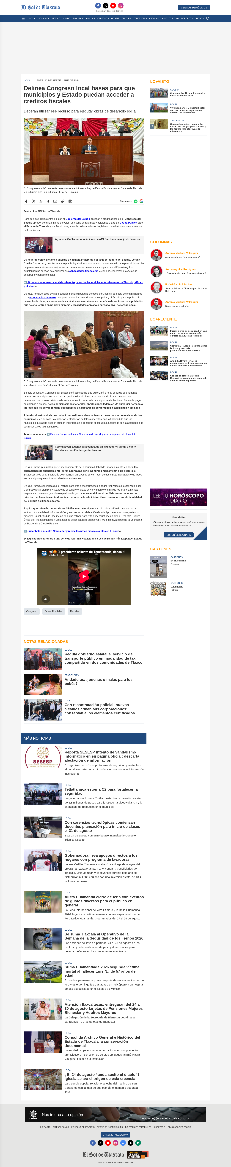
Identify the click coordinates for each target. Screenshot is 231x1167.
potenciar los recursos (42, 297)
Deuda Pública (129, 222)
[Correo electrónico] (55, 201)
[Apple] (130, 1143)
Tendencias (140, 18)
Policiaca (44, 18)
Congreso (31, 611)
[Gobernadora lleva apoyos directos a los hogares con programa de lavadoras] (43, 868)
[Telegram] (48, 201)
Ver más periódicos (194, 7)
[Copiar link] (62, 201)
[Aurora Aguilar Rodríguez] (156, 271)
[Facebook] (98, 5)
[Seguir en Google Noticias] (141, 201)
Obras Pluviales (54, 611)
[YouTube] (113, 5)
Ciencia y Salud (158, 18)
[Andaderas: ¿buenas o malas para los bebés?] (43, 684)
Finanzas (78, 18)
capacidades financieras (83, 271)
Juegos (199, 18)
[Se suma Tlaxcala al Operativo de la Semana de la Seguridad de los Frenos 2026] (43, 943)
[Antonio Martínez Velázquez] (156, 255)
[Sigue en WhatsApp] (135, 201)
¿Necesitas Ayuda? (115, 1135)
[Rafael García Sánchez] (156, 287)
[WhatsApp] (41, 201)
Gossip (115, 18)
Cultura (126, 18)
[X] (105, 5)
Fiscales (75, 611)
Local (32, 18)
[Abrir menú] (23, 18)
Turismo (174, 18)
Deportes (187, 18)
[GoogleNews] (123, 1143)
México (56, 18)
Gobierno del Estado (77, 219)
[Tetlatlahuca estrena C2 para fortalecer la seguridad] (43, 798)
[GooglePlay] (138, 1143)
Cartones (103, 18)
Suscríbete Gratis (179, 535)
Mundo (66, 18)
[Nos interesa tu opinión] (115, 1114)
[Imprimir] (70, 201)
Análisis (90, 18)
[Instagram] (121, 5)
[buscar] (208, 18)
